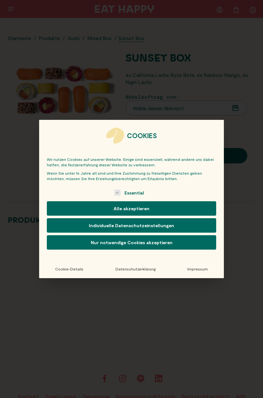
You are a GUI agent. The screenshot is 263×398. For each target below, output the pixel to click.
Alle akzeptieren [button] (131, 208)
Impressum (197, 269)
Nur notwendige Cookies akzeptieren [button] (132, 242)
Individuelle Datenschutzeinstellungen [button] (131, 225)
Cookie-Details (69, 269)
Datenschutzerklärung (135, 269)
